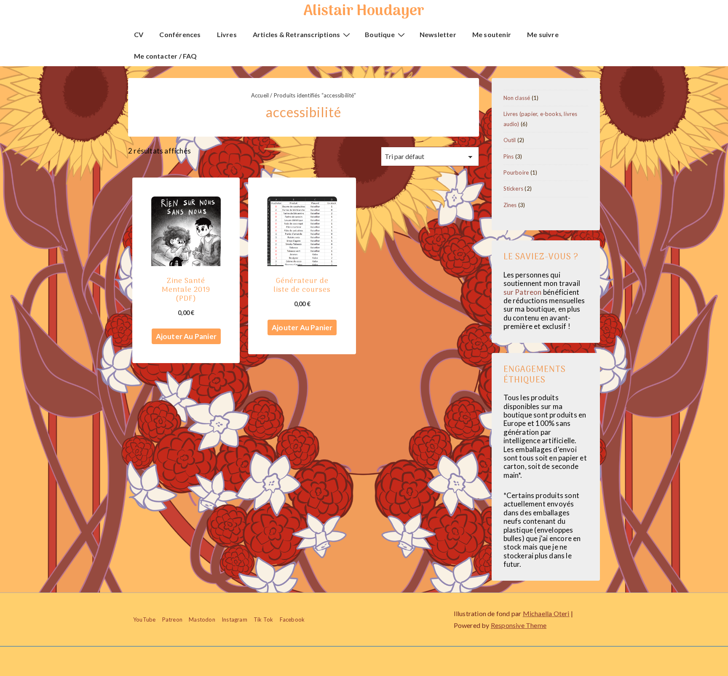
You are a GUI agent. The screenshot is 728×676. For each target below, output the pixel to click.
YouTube (144, 619)
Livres (227, 34)
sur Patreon (522, 292)
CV (138, 34)
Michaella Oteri (546, 613)
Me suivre (543, 34)
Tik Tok (263, 619)
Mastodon (202, 619)
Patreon (172, 619)
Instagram (234, 619)
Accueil (260, 95)
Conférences (180, 34)
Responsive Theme (518, 625)
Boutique (380, 34)
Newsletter (438, 34)
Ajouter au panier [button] (186, 336)
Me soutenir (491, 34)
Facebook (292, 619)
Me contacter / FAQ (165, 56)
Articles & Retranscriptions (296, 34)
